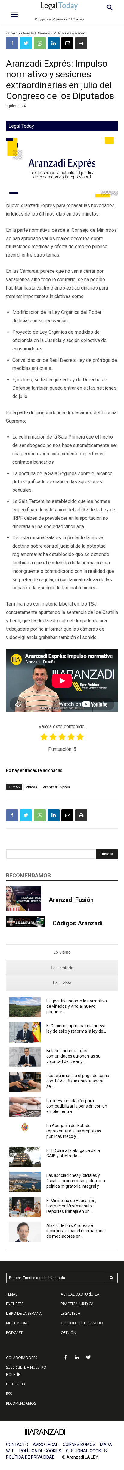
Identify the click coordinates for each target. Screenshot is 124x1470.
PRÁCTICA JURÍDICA (77, 1303)
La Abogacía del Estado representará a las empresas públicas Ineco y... (73, 1131)
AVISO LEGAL (45, 1444)
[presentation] (62, 952)
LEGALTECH (70, 1313)
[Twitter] (26, 43)
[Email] (67, 43)
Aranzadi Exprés (56, 786)
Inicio (10, 33)
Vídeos (31, 786)
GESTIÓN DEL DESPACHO (82, 1323)
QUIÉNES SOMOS (79, 1444)
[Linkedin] (54, 43)
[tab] (62, 952)
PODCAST (14, 1332)
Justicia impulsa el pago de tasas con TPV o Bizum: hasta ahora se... (77, 1081)
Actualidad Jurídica (34, 33)
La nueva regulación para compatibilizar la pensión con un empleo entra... (76, 1106)
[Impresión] (81, 43)
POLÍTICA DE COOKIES (40, 1450)
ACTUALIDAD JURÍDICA (80, 1294)
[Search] (111, 1278)
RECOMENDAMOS (21, 1403)
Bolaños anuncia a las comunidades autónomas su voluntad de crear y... (73, 1056)
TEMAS (11, 1294)
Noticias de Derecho (69, 33)
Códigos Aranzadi (78, 923)
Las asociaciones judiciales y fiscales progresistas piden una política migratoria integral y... (75, 1181)
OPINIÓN (68, 1332)
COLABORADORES (21, 1357)
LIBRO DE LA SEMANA (24, 1313)
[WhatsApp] (40, 43)
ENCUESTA (15, 1303)
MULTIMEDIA (16, 1323)
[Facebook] (12, 43)
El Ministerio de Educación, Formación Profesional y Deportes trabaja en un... (71, 1206)
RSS (9, 1393)
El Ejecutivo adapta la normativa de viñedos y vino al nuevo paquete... (76, 1006)
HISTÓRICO (15, 1384)
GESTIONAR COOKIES (86, 1450)
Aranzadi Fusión (71, 899)
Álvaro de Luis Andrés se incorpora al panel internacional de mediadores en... (76, 1231)
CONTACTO (17, 1444)
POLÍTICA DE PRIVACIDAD (30, 1457)
